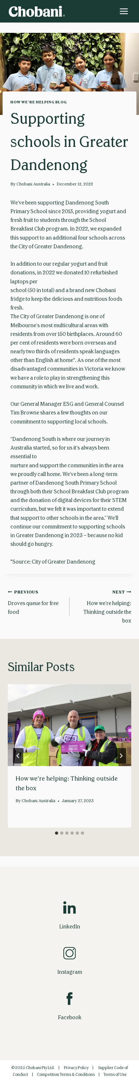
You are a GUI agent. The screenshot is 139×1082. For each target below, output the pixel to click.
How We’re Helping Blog (38, 102)
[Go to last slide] (18, 756)
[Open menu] (123, 11)
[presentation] (69, 725)
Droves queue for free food (33, 602)
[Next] (121, 756)
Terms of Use (115, 1075)
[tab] (56, 833)
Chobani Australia (33, 184)
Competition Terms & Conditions (66, 1075)
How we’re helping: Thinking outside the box (107, 606)
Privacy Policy (76, 1068)
